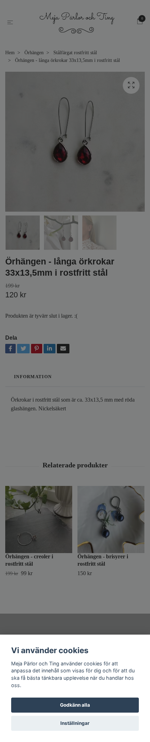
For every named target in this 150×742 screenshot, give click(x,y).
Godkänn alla (75, 705)
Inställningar (75, 723)
